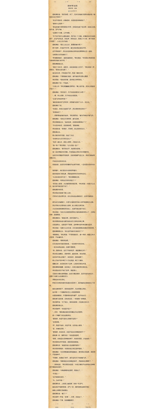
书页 (90, 1)
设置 (55, 1)
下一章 (78, 1)
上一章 (66, 1)
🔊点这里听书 (72, 11)
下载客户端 (87, 407)
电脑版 (56, 407)
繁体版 (72, 407)
